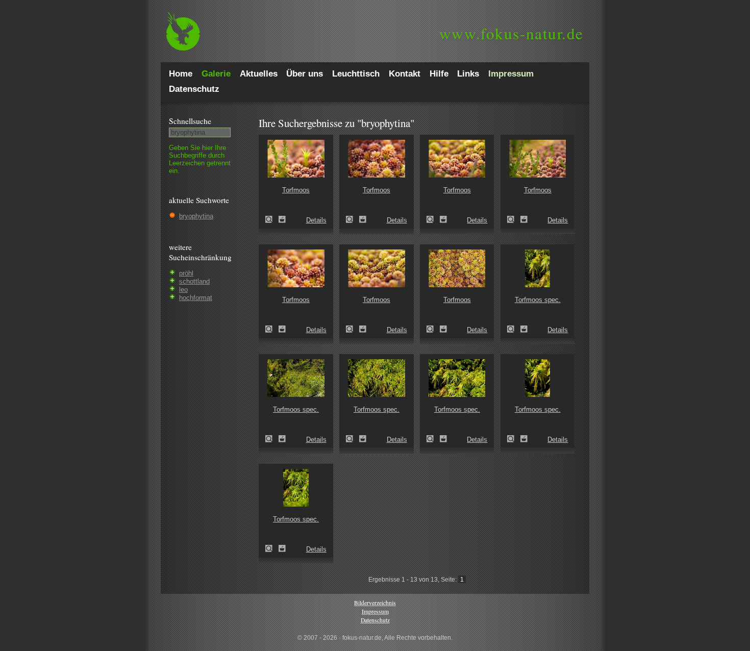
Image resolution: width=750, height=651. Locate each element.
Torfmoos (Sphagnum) (272, 219)
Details (316, 220)
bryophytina (196, 216)
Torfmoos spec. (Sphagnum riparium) (513, 329)
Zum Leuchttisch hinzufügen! (282, 219)
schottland (194, 281)
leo (183, 289)
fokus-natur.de (511, 33)
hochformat (195, 298)
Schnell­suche (190, 121)
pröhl (186, 273)
